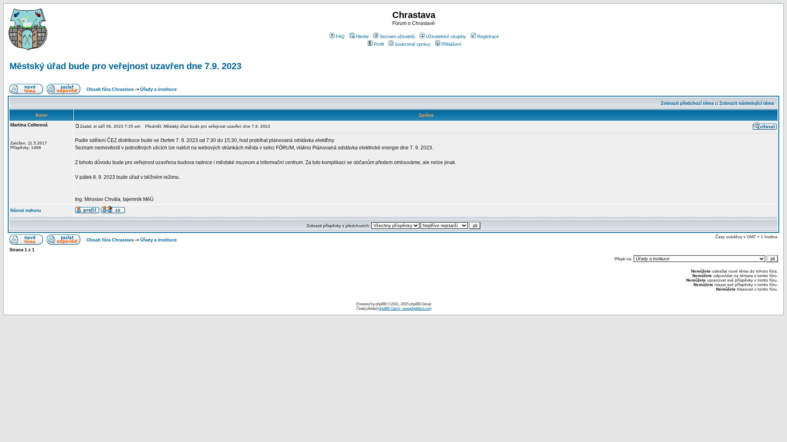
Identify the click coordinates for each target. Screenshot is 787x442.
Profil (379, 44)
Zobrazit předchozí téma (687, 103)
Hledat (362, 36)
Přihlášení (451, 44)
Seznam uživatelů (397, 36)
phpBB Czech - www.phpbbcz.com (404, 308)
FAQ (340, 36)
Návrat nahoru (25, 210)
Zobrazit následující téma (746, 103)
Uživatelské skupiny (446, 36)
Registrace (488, 36)
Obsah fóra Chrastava (110, 89)
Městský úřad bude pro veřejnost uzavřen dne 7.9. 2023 (125, 66)
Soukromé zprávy (412, 44)
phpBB (381, 304)
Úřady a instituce (158, 89)
